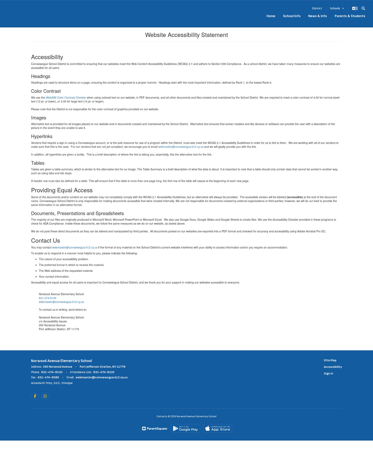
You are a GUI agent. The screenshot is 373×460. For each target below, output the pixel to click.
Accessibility (333, 367)
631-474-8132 (103, 372)
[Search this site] (363, 8)
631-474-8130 (47, 298)
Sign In (328, 373)
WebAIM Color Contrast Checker (66, 97)
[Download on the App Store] (217, 428)
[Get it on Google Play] (185, 428)
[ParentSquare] (154, 428)
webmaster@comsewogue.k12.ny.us (180, 147)
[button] (337, 8)
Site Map (330, 360)
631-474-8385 (48, 377)
